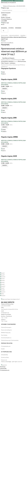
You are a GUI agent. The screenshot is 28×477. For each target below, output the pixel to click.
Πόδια (2, 63)
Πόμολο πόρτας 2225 (9, 156)
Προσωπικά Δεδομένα (6, 330)
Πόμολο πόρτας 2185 (9, 118)
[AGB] (13, 284)
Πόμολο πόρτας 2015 (9, 99)
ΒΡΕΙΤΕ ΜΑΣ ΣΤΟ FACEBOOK (8, 2)
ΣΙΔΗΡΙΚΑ (22, 35)
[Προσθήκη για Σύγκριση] (3, 76)
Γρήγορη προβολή (6, 76)
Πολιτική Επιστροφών (6, 327)
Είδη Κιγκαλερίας (22, 61)
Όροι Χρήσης (4, 335)
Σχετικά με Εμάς (5, 357)
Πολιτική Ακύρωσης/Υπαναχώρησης (9, 340)
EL (3, 30)
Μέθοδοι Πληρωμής (5, 332)
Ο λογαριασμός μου (5, 346)
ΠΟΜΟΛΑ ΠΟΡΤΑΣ (18, 83)
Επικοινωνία (4, 360)
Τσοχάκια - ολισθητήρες (9, 63)
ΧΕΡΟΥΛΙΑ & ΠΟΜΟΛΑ (7, 83)
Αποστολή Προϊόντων (6, 337)
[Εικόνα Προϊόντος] (3, 73)
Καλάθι (2, 348)
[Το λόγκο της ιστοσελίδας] (5, 7)
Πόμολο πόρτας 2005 (9, 79)
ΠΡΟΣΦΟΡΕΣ (4, 354)
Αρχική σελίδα (4, 35)
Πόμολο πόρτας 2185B (9, 137)
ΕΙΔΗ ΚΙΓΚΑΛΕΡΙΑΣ (14, 35)
